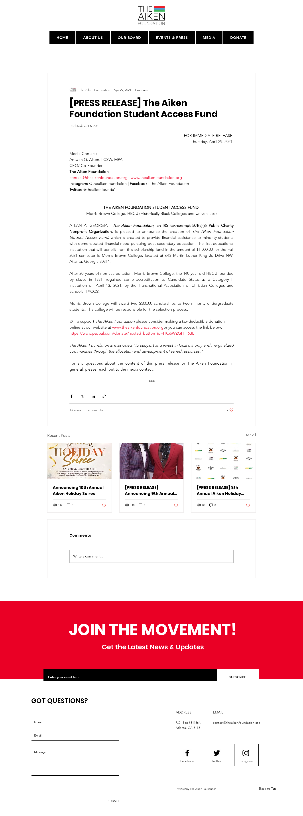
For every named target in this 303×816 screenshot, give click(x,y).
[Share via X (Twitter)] (82, 396)
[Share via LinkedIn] (93, 396)
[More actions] (231, 90)
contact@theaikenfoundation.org (236, 723)
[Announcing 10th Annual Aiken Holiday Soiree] (79, 461)
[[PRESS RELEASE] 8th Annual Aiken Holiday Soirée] (223, 461)
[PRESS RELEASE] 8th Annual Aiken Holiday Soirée (219, 490)
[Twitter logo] (216, 753)
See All (251, 435)
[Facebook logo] (187, 753)
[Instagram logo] (245, 753)
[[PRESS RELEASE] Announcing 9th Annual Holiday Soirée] (152, 461)
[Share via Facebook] (71, 396)
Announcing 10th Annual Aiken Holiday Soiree (78, 490)
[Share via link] (104, 396)
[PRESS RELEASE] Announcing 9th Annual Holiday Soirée (149, 490)
